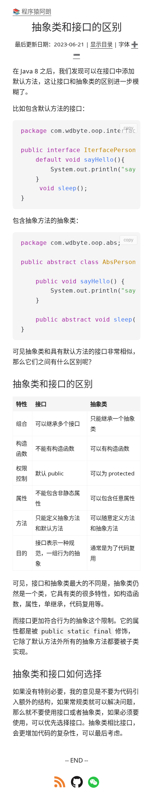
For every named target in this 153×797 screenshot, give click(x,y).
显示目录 (101, 44)
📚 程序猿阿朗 (32, 11)
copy (128, 128)
